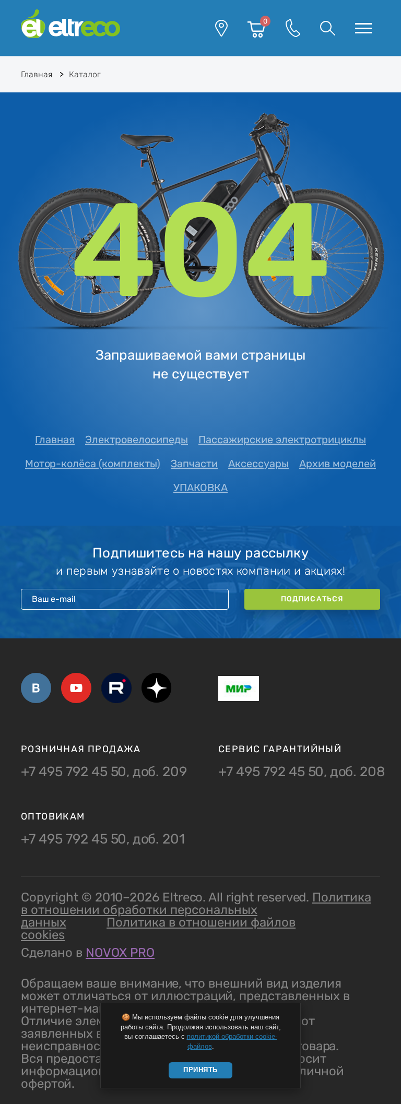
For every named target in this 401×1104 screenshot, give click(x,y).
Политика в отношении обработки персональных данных (196, 910)
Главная (55, 439)
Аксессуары (258, 463)
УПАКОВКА (200, 487)
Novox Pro (120, 952)
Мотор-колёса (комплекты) (92, 463)
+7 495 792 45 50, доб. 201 (103, 839)
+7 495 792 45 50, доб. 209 (104, 772)
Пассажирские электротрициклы (282, 439)
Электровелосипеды (136, 439)
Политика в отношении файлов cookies (158, 928)
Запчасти (194, 463)
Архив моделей (337, 463)
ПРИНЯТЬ (200, 1070)
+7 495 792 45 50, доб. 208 (301, 772)
